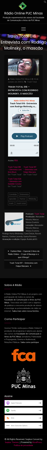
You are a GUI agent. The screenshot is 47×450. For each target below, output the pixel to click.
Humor (22, 199)
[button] (45, 2)
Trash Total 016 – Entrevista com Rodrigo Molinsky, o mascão (23, 90)
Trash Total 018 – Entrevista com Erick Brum (15, 169)
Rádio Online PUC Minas (23, 13)
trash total (21, 203)
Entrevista (24, 194)
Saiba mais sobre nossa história (25, 311)
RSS (16, 160)
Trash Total (32, 82)
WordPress (37, 442)
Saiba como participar (30, 342)
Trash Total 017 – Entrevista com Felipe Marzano (30, 169)
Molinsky (32, 199)
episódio (12, 199)
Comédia (13, 194)
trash (11, 203)
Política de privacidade (23, 445)
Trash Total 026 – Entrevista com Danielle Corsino (15, 181)
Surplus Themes (12, 442)
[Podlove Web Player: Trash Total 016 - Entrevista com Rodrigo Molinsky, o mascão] (23, 127)
